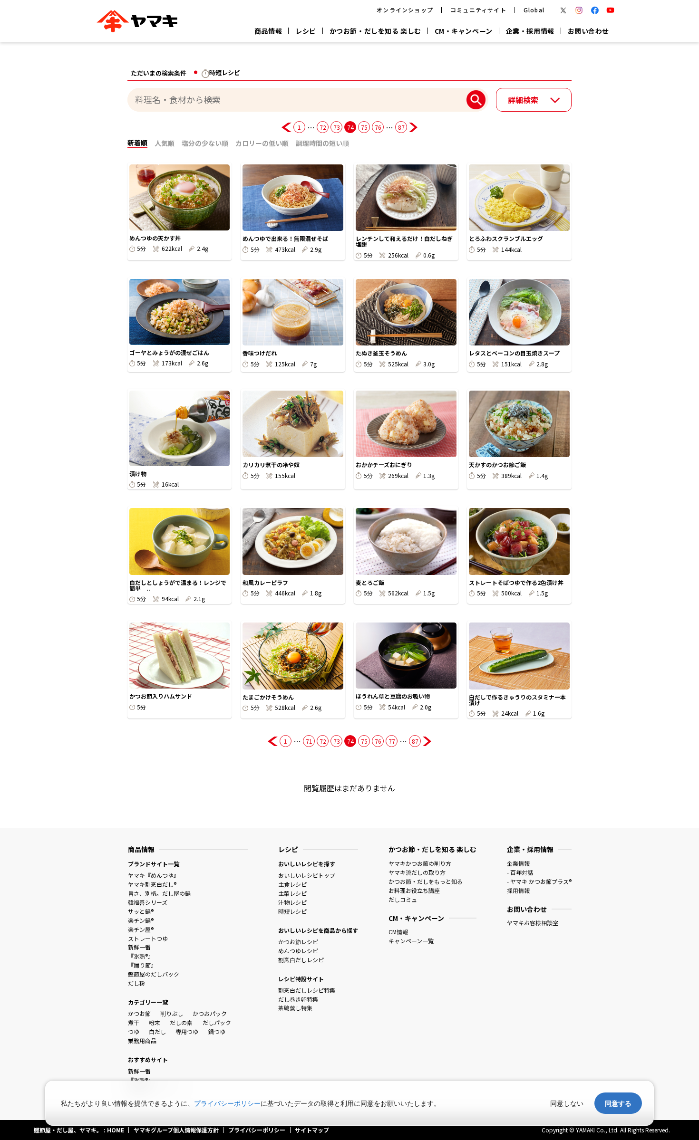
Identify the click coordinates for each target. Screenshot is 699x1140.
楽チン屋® (141, 929)
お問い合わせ (588, 31)
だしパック (217, 1022)
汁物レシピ (292, 902)
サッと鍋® (141, 911)
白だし (157, 1031)
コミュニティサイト (478, 10)
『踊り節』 (142, 965)
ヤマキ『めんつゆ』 (153, 875)
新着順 (137, 142)
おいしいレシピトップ (306, 875)
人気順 (165, 143)
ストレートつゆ (148, 938)
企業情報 (518, 863)
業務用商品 (142, 1040)
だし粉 (136, 983)
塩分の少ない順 (205, 143)
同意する (618, 1103)
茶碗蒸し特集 (295, 1008)
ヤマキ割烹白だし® (152, 884)
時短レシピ (292, 911)
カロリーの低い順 (262, 143)
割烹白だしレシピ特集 (306, 990)
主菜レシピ (292, 893)
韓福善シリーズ (147, 902)
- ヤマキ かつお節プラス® (539, 881)
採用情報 (518, 890)
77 (391, 741)
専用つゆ (186, 1031)
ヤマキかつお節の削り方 (419, 863)
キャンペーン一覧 (411, 941)
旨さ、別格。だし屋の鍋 (159, 893)
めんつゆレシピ (298, 951)
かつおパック (210, 1013)
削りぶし (171, 1013)
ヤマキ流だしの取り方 (417, 872)
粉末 (154, 1022)
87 (401, 127)
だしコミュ (402, 899)
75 (364, 127)
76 (378, 127)
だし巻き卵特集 (298, 999)
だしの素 (181, 1022)
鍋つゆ (216, 1031)
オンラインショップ (405, 10)
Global (534, 10)
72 (323, 127)
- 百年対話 (520, 872)
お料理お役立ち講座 (414, 890)
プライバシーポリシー (227, 1103)
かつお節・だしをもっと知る (425, 881)
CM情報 (398, 932)
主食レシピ (292, 884)
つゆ (133, 1031)
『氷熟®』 (141, 956)
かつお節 (139, 1013)
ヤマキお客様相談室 (532, 923)
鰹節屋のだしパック (153, 974)
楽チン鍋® (141, 920)
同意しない (566, 1103)
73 (336, 127)
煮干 (133, 1022)
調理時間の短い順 (322, 143)
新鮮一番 (139, 947)
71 (309, 741)
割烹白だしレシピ (301, 960)
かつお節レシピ (298, 942)
